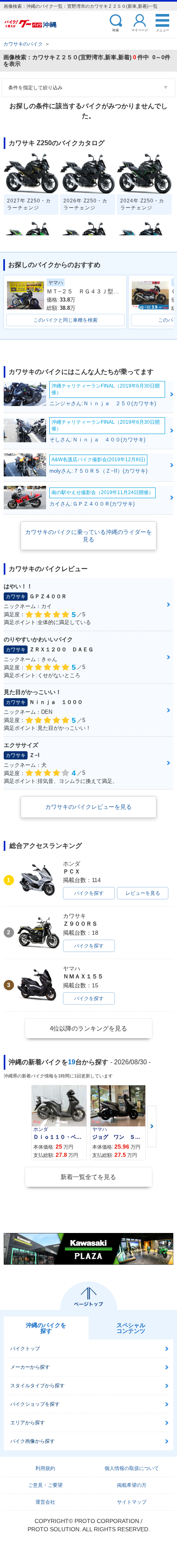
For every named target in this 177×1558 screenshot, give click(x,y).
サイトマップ (132, 1502)
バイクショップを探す (35, 1404)
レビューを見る (143, 893)
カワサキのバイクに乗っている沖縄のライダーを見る (88, 536)
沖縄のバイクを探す (46, 1328)
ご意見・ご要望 (45, 1485)
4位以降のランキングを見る (88, 1028)
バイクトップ (25, 1348)
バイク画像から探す (32, 1441)
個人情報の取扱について (132, 1468)
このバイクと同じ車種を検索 (65, 320)
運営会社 (45, 1502)
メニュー (162, 30)
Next (151, 1126)
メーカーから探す (30, 1367)
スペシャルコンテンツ (130, 1328)
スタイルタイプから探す (37, 1386)
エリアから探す (27, 1423)
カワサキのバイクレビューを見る (88, 806)
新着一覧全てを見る (88, 1176)
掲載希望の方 (132, 1485)
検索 (115, 30)
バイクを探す (89, 893)
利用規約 (45, 1468)
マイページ (139, 30)
